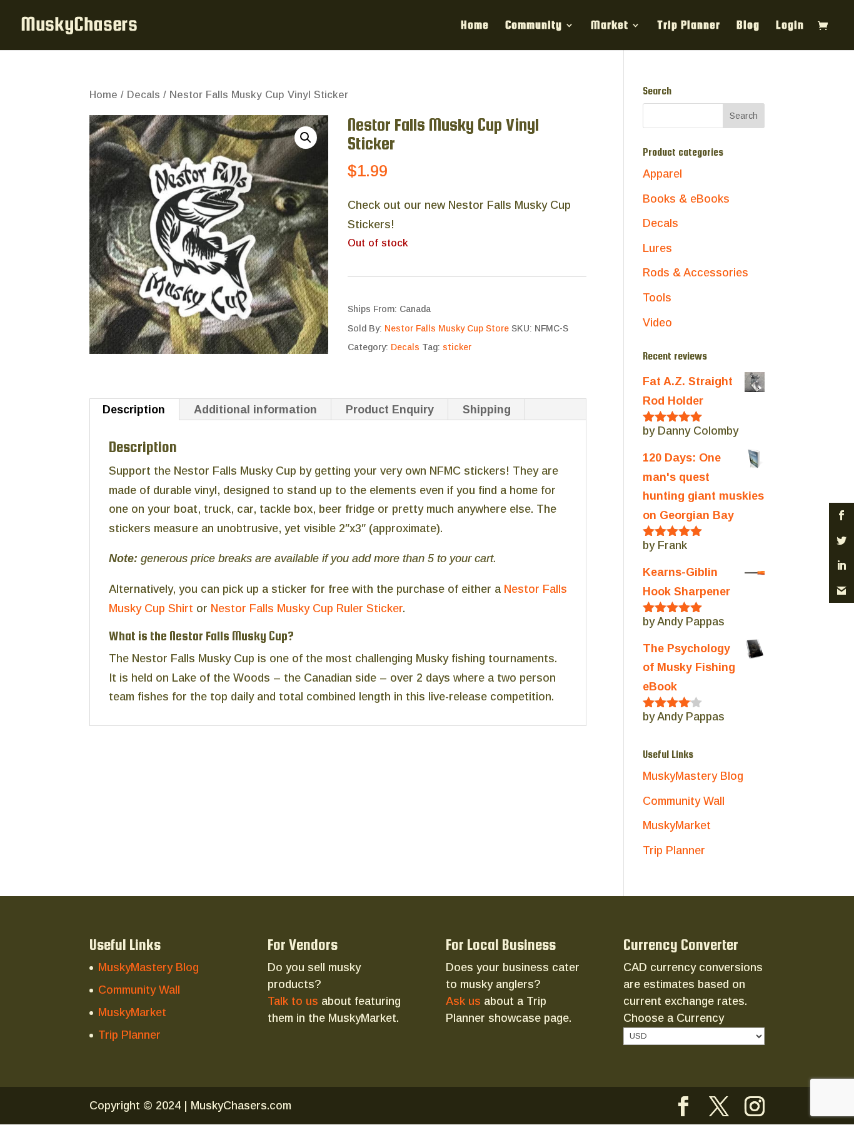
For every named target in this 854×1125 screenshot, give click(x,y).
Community (533, 26)
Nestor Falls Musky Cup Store (446, 328)
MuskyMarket (677, 825)
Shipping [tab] (487, 409)
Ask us (463, 1001)
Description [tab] (134, 409)
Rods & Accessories (695, 272)
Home (475, 26)
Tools (657, 297)
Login (790, 26)
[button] (305, 137)
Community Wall (684, 801)
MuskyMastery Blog (693, 776)
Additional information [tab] (255, 409)
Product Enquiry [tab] (390, 409)
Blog (748, 26)
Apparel (662, 174)
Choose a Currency (673, 1018)
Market (609, 26)
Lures (657, 248)
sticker (457, 347)
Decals (143, 95)
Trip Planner (688, 26)
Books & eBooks (686, 199)
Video (657, 322)
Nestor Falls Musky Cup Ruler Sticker (307, 608)
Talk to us (293, 1001)
